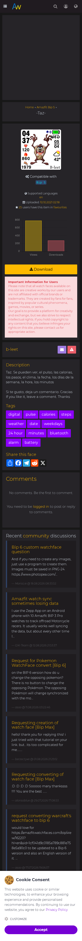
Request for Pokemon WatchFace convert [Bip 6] (39, 663)
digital (14, 414)
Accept (41, 930)
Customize (18, 919)
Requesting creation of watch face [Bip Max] (35, 725)
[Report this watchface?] (71, 350)
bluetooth (59, 433)
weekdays (53, 424)
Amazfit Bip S (46, 107)
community (36, 536)
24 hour (15, 433)
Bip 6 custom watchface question (37, 549)
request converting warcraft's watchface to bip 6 (41, 818)
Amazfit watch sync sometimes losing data (35, 601)
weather (16, 424)
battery (31, 442)
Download (43, 269)
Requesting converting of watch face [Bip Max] (38, 777)
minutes (36, 433)
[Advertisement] (41, 57)
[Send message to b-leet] (62, 350)
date (34, 424)
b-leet (12, 349)
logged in (41, 506)
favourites (60, 207)
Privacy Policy (57, 910)
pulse (31, 414)
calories (48, 414)
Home (29, 107)
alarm (13, 442)
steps (66, 414)
